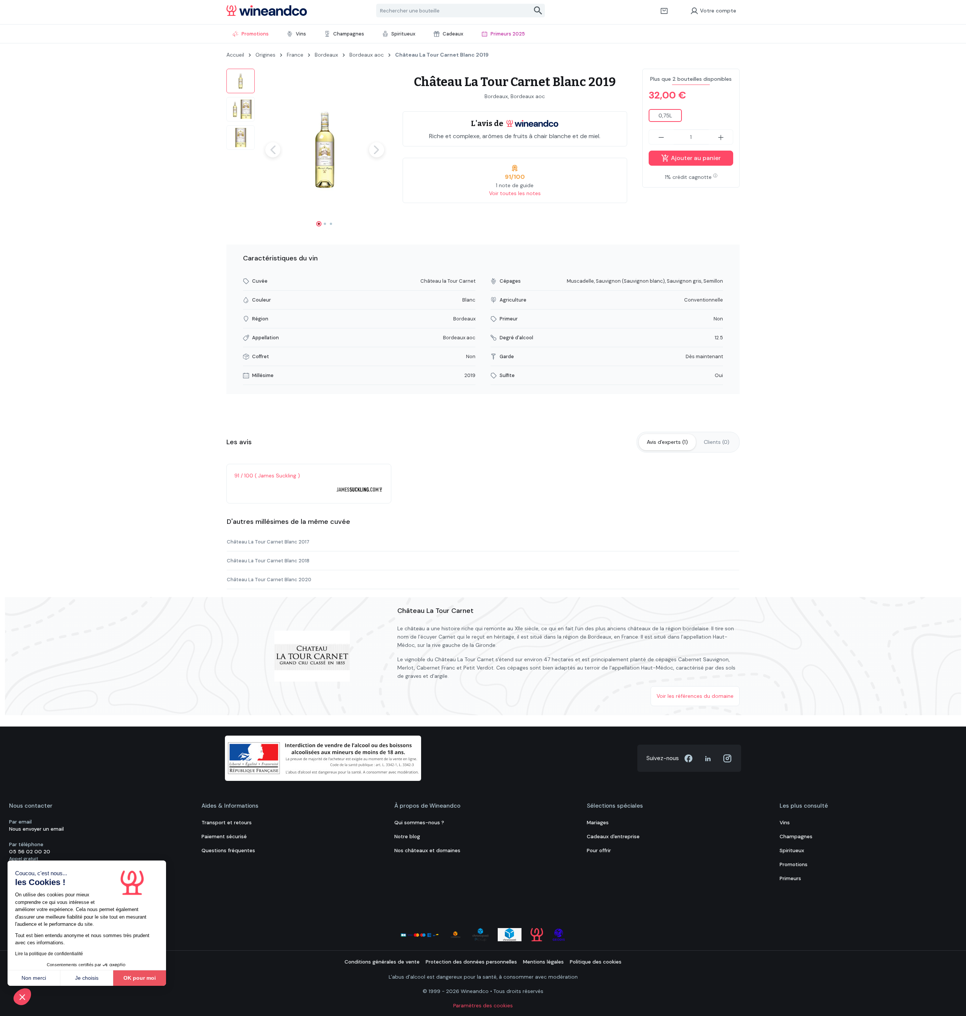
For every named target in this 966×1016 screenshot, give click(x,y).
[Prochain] (376, 149)
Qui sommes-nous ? (419, 822)
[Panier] (664, 10)
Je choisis (86, 978)
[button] (22, 997)
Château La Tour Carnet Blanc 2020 (269, 579)
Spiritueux (792, 850)
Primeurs (790, 878)
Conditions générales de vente (382, 962)
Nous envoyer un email (36, 829)
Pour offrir (599, 850)
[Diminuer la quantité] (661, 137)
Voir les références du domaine (695, 696)
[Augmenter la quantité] (721, 137)
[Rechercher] (538, 10)
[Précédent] (272, 149)
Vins (785, 822)
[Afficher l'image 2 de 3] (325, 224)
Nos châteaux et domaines (427, 850)
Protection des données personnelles (471, 962)
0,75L (665, 115)
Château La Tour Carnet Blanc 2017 (268, 542)
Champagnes (796, 836)
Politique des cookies (595, 962)
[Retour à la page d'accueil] (266, 10)
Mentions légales (543, 962)
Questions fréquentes (228, 850)
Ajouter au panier (695, 158)
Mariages (598, 822)
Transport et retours (227, 822)
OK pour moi (139, 978)
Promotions (794, 864)
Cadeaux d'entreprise (613, 836)
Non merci (34, 978)
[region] (307, 150)
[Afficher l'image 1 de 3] (319, 224)
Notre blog (407, 836)
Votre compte (718, 10)
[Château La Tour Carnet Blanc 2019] (324, 150)
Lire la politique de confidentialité (49, 953)
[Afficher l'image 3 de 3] (331, 224)
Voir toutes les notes (515, 193)
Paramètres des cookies (483, 1005)
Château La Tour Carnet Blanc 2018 (268, 560)
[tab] (667, 442)
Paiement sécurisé (224, 836)
